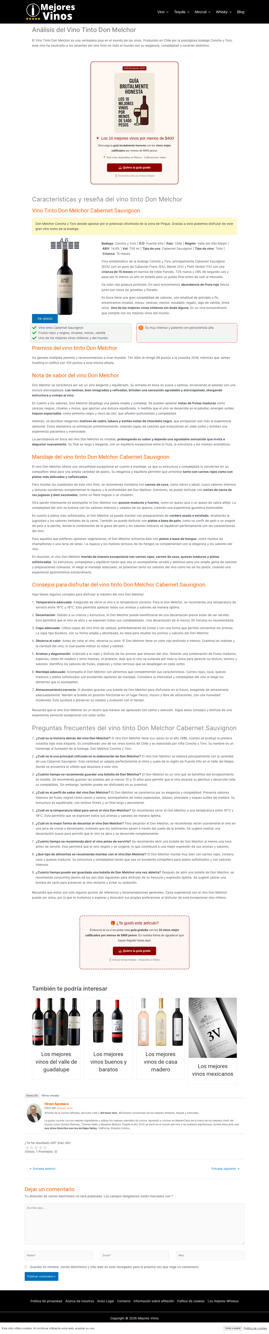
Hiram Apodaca (56, 1104)
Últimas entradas (50, 1095)
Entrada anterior (42, 1168)
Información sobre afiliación (154, 1301)
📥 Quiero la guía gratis (134, 167)
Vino (161, 12)
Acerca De (32, 1095)
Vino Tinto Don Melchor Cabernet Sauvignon (86, 210)
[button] (167, 12)
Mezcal (200, 12)
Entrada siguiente (226, 1168)
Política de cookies (191, 1301)
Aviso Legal (105, 1301)
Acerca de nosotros (79, 1301)
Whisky (222, 12)
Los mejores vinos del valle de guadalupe (56, 1062)
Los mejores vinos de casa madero (160, 1062)
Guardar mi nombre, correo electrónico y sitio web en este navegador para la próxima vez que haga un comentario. (114, 1267)
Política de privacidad (46, 1301)
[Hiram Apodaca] (34, 1112)
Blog (240, 12)
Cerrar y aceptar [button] (233, 1328)
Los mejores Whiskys (223, 1301)
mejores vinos (65, 1107)
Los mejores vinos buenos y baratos (108, 1062)
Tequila (179, 12)
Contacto (123, 1301)
